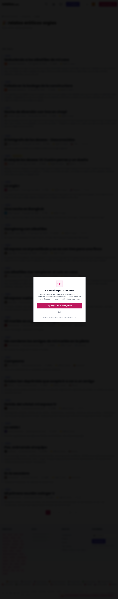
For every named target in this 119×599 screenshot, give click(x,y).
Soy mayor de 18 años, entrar (59, 306)
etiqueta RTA (72, 317)
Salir (59, 312)
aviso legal (63, 317)
